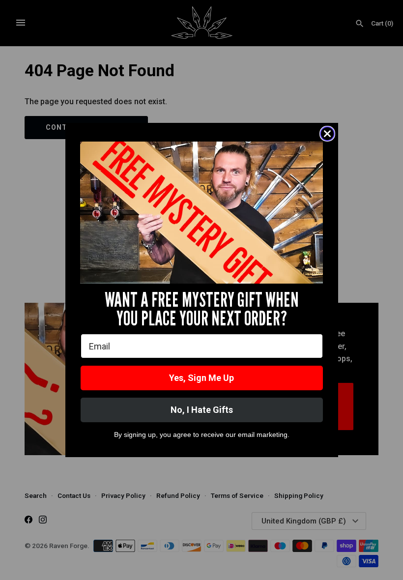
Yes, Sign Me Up (201, 378)
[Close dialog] (327, 134)
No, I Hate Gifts (202, 410)
